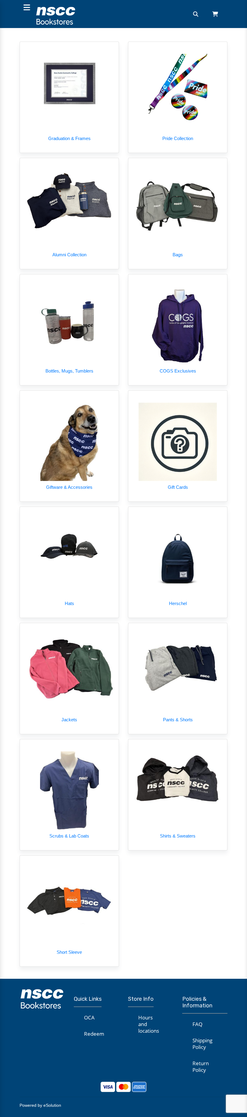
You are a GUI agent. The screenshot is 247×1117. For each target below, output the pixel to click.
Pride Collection (177, 138)
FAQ (197, 1024)
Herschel (178, 603)
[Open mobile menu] (27, 8)
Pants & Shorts (178, 719)
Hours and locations (148, 1024)
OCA (89, 1017)
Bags (178, 254)
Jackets (69, 719)
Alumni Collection (69, 254)
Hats (69, 603)
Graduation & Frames (69, 138)
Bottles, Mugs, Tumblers (69, 370)
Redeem (94, 1033)
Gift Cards (178, 487)
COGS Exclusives (178, 370)
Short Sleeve (69, 952)
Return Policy (200, 1066)
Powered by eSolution (40, 1105)
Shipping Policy (202, 1043)
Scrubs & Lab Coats (69, 835)
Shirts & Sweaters (177, 835)
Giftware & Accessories (69, 487)
